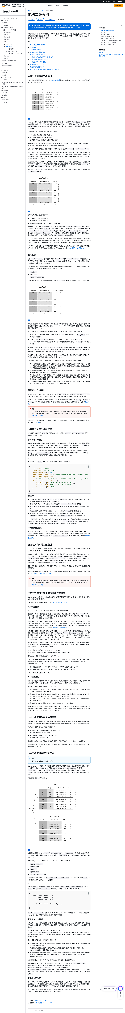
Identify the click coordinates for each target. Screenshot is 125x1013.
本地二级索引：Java (41, 1000)
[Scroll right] (72, 5)
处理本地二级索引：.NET (37, 67)
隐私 (36, 1010)
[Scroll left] (46, 5)
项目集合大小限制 (37, 415)
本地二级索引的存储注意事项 (39, 59)
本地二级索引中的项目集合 (38, 62)
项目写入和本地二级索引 (37, 54)
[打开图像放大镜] (29, 118)
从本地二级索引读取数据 (37, 52)
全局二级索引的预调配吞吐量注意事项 (41, 57)
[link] (49, 11)
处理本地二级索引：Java (37, 64)
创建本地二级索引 (35, 50)
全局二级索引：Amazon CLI (43, 1003)
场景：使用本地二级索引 (37, 45)
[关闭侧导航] (23, 11)
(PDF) (78, 27)
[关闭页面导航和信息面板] (122, 25)
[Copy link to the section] (26, 76)
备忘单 (101, 52)
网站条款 (41, 1010)
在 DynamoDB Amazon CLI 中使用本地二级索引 (44, 69)
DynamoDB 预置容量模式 (60, 627)
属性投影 (33, 47)
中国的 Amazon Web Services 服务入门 (64, 27)
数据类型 (37, 422)
